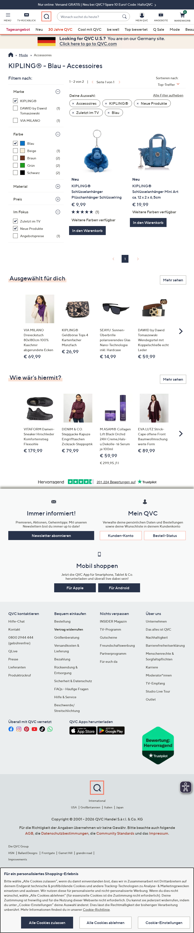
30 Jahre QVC (60, 29)
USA (74, 807)
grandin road (84, 853)
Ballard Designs (28, 853)
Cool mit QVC (89, 29)
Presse (13, 659)
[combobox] (88, 16)
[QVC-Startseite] (11, 55)
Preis (17, 199)
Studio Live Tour (158, 691)
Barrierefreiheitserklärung (165, 645)
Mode (175, 29)
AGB (29, 833)
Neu (39, 29)
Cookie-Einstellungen (164, 922)
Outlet (151, 699)
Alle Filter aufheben (168, 95)
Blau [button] (115, 112)
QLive (13, 651)
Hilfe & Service (65, 697)
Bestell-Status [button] (165, 535)
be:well (113, 29)
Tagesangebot (18, 29)
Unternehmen (156, 621)
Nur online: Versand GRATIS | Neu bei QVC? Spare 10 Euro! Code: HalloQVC (96, 4)
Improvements (17, 859)
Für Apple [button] (75, 587)
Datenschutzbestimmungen (64, 833)
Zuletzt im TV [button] (87, 112)
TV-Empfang (155, 683)
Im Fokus (20, 211)
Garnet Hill (65, 853)
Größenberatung (66, 637)
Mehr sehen (173, 280)
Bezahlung (62, 659)
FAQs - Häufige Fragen (71, 689)
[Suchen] (125, 16)
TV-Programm (110, 629)
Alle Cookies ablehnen (105, 922)
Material (20, 186)
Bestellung (62, 621)
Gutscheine (108, 637)
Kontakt (14, 629)
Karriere (152, 667)
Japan (119, 807)
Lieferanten (17, 667)
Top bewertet (136, 29)
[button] (7, 18)
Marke (18, 91)
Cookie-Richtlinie (96, 909)
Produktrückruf (19, 675)
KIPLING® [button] (118, 103)
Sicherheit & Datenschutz (73, 681)
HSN (11, 853)
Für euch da (108, 661)
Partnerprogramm (113, 653)
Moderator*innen (159, 675)
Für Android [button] (119, 587)
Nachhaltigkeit (157, 637)
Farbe (18, 134)
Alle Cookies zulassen (47, 922)
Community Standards (115, 833)
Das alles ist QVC (158, 629)
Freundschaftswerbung (117, 645)
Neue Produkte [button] (153, 103)
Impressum (158, 833)
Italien (108, 807)
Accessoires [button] (86, 103)
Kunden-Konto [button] (120, 535)
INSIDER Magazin (113, 621)
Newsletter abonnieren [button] (51, 535)
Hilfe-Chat (16, 621)
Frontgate (48, 853)
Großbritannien (90, 807)
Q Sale (158, 29)
